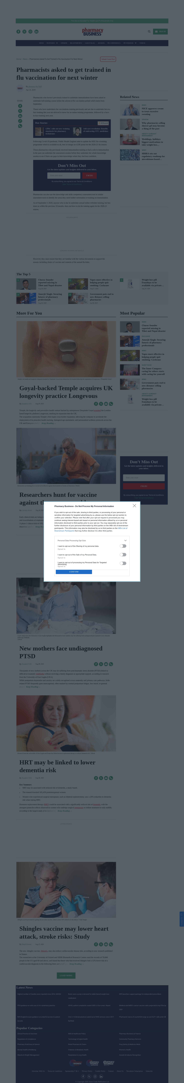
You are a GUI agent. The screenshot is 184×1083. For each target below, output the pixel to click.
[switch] (123, 546)
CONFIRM (74, 572)
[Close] (135, 506)
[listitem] (92, 540)
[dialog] (92, 542)
